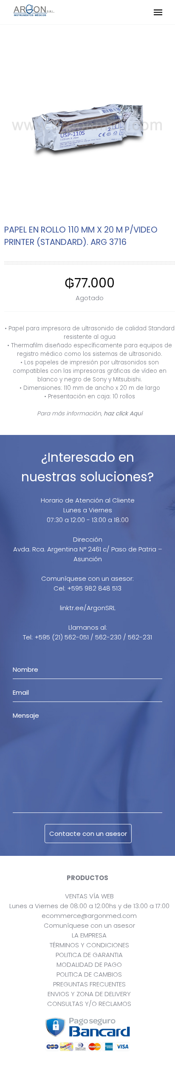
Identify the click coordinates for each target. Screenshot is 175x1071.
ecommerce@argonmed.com (89, 915)
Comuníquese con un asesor (89, 925)
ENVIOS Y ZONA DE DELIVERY (89, 993)
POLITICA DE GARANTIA (89, 954)
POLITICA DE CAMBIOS (89, 974)
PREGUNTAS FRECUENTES (89, 984)
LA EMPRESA (89, 935)
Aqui (136, 413)
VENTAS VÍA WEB (89, 896)
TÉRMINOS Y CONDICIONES (89, 944)
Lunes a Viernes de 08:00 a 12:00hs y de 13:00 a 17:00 (89, 905)
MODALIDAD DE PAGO (89, 964)
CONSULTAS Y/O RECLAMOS (89, 1003)
